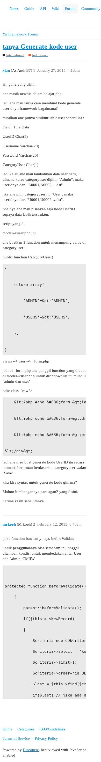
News (14, 8)
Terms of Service (16, 738)
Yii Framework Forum (20, 34)
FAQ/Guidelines (52, 729)
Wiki (55, 8)
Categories (25, 729)
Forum (70, 8)
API (43, 8)
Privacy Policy (46, 738)
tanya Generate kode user (40, 46)
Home (7, 729)
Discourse (31, 750)
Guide (29, 8)
